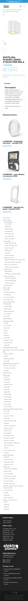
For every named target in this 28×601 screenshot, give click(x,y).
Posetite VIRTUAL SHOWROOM (12, 569)
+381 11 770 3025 (18, 0)
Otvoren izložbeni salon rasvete (12, 573)
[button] (3, 14)
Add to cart (12, 69)
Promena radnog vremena (10, 582)
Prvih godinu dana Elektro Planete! (13, 578)
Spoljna (14, 10)
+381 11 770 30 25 (7, 522)
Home (4, 10)
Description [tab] (7, 83)
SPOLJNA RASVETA (21, 75)
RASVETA (9, 10)
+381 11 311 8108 (10, 0)
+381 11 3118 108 (7, 521)
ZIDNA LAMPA (6, 77)
